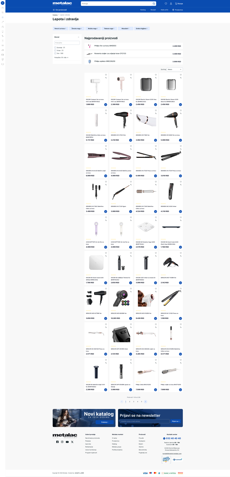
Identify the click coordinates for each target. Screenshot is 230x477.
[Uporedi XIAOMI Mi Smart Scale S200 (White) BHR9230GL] (106, 256)
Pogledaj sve (143, 453)
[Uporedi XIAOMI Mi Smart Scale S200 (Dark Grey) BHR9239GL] (181, 220)
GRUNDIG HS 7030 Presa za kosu (146, 170)
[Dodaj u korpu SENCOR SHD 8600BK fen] (130, 318)
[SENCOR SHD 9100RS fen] (146, 298)
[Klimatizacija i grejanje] (3, 45)
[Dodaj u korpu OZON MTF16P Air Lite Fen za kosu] (105, 247)
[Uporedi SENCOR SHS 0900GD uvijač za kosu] (156, 327)
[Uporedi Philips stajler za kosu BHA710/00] (181, 363)
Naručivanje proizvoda (92, 438)
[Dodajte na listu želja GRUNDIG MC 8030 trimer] (181, 182)
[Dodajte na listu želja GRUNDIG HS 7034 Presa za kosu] (181, 146)
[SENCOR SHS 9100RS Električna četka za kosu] (171, 334)
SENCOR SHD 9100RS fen (143, 313)
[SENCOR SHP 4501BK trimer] (121, 334)
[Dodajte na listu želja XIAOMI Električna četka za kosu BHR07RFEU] (106, 110)
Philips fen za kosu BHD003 (105, 46)
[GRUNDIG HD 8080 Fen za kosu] (171, 120)
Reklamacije (89, 447)
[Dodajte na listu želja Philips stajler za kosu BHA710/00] (181, 360)
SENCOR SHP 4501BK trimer (119, 349)
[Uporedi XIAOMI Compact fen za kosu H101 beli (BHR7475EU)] (106, 78)
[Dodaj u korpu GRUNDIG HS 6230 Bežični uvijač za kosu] (105, 175)
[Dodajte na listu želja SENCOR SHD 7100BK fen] (181, 253)
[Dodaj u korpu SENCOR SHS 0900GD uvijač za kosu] (155, 354)
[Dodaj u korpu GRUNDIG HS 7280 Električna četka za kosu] (155, 211)
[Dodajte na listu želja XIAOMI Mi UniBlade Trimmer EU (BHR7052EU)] (131, 253)
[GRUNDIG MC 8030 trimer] (171, 191)
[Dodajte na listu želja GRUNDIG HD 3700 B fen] (131, 110)
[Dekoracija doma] (3, 78)
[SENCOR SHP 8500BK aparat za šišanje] (121, 369)
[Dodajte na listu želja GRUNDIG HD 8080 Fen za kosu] (181, 110)
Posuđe (141, 438)
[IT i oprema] (3, 73)
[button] (67, 38)
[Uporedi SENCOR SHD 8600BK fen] (131, 291)
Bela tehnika (143, 450)
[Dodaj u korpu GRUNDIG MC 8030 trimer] (180, 211)
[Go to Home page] (62, 4)
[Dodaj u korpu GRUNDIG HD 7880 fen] (155, 140)
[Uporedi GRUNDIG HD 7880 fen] (156, 113)
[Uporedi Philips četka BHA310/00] (156, 363)
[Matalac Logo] (65, 435)
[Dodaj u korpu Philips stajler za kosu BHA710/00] (180, 389)
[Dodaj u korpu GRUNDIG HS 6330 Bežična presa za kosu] (130, 175)
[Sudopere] (3, 26)
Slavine (141, 447)
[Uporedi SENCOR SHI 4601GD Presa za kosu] (106, 327)
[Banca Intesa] (169, 473)
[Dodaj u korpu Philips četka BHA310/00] (155, 389)
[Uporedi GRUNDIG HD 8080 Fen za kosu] (181, 113)
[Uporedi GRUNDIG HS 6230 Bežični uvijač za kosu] (106, 149)
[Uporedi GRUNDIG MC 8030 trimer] (181, 185)
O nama (114, 438)
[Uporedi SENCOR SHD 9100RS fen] (156, 291)
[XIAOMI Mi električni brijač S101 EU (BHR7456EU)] (96, 369)
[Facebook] (57, 442)
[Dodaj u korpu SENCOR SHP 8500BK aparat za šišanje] (130, 389)
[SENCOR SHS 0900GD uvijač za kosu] (146, 334)
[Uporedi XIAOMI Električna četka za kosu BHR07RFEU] (106, 113)
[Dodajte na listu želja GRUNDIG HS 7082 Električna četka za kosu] (106, 182)
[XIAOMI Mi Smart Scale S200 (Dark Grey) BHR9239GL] (171, 227)
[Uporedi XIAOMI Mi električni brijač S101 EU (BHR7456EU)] (106, 363)
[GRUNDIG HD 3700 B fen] (121, 120)
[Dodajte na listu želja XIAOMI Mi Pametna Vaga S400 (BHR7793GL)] (156, 217)
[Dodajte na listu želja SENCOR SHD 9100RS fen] (156, 288)
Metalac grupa (116, 447)
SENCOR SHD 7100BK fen (168, 277)
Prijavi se (175, 421)
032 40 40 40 (173, 438)
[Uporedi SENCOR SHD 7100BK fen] (181, 256)
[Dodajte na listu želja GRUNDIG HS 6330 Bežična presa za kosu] (131, 146)
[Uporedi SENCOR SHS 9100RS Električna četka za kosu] (181, 327)
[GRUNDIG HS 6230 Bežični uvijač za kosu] (96, 155)
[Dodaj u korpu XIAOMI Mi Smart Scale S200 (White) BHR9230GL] (105, 282)
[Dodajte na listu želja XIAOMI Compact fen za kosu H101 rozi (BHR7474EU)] (131, 75)
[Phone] (164, 438)
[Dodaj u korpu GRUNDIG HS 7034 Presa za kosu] (180, 175)
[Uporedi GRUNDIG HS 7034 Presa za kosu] (181, 149)
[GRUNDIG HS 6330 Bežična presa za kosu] (121, 155)
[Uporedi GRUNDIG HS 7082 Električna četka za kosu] (106, 185)
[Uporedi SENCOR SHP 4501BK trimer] (131, 327)
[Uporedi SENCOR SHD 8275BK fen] (106, 291)
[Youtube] (67, 442)
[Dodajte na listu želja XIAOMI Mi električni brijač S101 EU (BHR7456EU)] (106, 360)
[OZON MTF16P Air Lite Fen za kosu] (96, 227)
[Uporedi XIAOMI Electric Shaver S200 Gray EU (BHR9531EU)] (156, 78)
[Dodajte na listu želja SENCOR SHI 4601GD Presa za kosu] (106, 324)
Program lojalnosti (91, 453)
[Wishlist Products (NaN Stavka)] (166, 3)
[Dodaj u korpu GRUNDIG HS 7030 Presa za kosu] (155, 175)
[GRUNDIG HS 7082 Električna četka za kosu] (96, 191)
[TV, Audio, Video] (3, 64)
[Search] (154, 3)
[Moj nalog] (171, 3)
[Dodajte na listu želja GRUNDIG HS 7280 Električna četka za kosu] (156, 182)
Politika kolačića (117, 450)
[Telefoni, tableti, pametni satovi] (3, 69)
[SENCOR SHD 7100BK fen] (171, 262)
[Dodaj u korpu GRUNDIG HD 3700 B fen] (130, 140)
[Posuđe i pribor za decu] (3, 17)
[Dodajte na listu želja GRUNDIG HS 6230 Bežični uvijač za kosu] (106, 146)
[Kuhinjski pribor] (3, 22)
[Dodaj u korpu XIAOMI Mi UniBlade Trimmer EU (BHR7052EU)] (130, 282)
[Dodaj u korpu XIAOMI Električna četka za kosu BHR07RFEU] (105, 140)
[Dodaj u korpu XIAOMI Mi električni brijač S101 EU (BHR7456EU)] (105, 389)
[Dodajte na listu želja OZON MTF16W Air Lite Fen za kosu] (131, 217)
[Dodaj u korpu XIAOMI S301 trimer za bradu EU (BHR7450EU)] (155, 282)
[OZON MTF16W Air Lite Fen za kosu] (121, 227)
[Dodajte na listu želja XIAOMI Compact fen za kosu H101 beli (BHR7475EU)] (106, 75)
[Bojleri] (3, 31)
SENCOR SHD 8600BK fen (119, 313)
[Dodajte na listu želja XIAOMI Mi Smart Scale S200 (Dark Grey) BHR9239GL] (181, 217)
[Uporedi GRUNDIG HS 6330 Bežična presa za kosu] (131, 149)
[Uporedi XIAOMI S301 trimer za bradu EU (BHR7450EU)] (156, 256)
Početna (55, 15)
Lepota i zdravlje (65, 15)
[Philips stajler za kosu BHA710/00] (171, 369)
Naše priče (164, 10)
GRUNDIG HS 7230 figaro (118, 206)
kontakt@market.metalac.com (172, 453)
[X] (72, 442)
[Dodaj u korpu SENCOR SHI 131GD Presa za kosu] (180, 318)
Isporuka (88, 444)
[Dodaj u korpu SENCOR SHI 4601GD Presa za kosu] (105, 354)
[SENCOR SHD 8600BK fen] (121, 298)
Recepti (153, 10)
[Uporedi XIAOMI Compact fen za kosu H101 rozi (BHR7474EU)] (131, 78)
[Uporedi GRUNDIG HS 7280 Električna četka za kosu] (156, 185)
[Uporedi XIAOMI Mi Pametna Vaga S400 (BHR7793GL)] (156, 220)
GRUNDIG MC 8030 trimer (168, 206)
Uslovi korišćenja (90, 450)
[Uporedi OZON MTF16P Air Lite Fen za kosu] (106, 220)
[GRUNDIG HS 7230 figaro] (121, 191)
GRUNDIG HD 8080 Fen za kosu (170, 135)
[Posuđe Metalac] (3, 8)
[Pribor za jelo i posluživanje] (3, 12)
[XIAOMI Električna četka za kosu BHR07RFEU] (96, 120)
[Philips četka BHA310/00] (146, 369)
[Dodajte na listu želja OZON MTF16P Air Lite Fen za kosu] (106, 217)
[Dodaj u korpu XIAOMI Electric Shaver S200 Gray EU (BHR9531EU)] (155, 104)
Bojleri (141, 444)
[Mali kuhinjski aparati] (3, 55)
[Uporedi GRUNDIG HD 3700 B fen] (131, 113)
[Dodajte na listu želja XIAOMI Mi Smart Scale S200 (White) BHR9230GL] (106, 253)
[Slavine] (3, 36)
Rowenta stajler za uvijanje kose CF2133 (110, 53)
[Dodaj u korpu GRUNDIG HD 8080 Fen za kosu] (180, 140)
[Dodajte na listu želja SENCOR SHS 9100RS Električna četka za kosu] (181, 324)
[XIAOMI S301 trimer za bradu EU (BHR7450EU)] (146, 262)
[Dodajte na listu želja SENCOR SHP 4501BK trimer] (131, 324)
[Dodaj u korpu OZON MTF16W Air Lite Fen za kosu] (130, 247)
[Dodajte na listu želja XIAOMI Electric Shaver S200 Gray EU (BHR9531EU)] (156, 75)
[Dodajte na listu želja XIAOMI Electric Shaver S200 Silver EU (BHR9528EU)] (181, 75)
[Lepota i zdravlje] (3, 59)
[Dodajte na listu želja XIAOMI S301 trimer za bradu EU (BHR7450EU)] (156, 253)
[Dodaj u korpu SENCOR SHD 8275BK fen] (105, 318)
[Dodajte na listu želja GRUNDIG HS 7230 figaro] (131, 182)
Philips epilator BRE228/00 (104, 61)
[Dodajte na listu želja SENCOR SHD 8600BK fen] (131, 288)
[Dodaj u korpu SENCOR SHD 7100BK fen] (180, 282)
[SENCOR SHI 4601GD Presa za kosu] (96, 334)
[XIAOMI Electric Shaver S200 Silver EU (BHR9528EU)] (171, 84)
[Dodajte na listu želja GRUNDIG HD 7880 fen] (156, 110)
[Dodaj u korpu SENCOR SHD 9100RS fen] (155, 318)
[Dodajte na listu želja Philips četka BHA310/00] (156, 360)
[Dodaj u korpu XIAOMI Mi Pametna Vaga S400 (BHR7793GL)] (155, 247)
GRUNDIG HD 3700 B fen (118, 135)
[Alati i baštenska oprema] (3, 83)
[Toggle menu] (2, 3)
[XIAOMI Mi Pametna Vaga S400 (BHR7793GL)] (146, 227)
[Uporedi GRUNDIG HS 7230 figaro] (131, 185)
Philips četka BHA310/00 (143, 384)
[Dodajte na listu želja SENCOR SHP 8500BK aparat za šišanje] (131, 360)
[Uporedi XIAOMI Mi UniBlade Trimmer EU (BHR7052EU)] (131, 256)
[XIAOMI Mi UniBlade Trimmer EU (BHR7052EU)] (121, 262)
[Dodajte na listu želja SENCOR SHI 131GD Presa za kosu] (181, 288)
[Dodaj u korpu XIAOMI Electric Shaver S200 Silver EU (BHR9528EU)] (180, 104)
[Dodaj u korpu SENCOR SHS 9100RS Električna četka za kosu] (180, 354)
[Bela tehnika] (3, 40)
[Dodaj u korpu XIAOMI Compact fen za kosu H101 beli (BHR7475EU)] (105, 104)
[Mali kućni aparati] (3, 50)
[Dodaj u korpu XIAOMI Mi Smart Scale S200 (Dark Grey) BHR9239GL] (180, 247)
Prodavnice (115, 441)
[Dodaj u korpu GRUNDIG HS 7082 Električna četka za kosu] (105, 211)
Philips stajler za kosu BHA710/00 (171, 384)
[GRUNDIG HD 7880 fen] (146, 120)
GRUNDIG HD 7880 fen (142, 135)
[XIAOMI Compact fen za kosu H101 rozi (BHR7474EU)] (121, 84)
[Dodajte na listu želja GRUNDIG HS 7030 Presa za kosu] (156, 146)
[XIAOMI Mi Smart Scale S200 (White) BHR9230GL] (96, 262)
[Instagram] (62, 442)
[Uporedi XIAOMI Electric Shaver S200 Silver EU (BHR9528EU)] (181, 78)
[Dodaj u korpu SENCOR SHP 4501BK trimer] (130, 354)
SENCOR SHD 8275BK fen (93, 313)
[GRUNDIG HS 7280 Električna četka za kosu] (146, 191)
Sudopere (142, 441)
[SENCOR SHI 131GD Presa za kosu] (171, 298)
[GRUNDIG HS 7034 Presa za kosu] (171, 155)
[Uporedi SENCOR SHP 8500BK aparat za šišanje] (131, 363)
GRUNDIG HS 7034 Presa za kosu (171, 170)
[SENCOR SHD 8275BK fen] (96, 298)
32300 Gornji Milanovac (172, 448)
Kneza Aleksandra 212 (172, 450)
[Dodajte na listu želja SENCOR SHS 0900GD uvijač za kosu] (156, 324)
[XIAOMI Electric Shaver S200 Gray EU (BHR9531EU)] (146, 84)
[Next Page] (145, 401)
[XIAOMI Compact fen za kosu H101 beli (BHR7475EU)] (96, 84)
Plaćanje (88, 441)
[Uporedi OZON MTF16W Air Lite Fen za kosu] (131, 220)
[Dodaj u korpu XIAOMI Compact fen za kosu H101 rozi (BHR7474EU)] (130, 104)
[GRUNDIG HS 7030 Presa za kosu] (146, 155)
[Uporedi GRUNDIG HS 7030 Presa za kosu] (156, 149)
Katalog (143, 10)
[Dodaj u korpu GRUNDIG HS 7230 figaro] (130, 211)
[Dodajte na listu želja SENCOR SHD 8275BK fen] (106, 288)
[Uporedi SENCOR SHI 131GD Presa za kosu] (181, 291)
